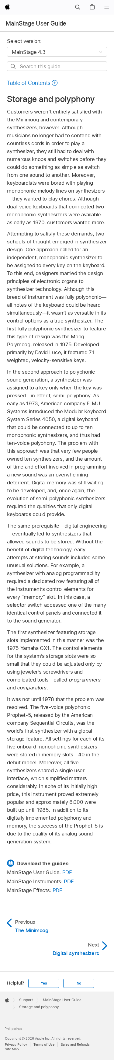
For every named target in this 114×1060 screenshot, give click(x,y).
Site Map (12, 1049)
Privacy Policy (16, 1044)
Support (26, 1000)
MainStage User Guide (36, 23)
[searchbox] (57, 66)
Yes (44, 983)
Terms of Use (43, 1044)
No (79, 983)
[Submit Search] (13, 66)
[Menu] (106, 7)
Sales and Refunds (75, 1044)
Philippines (13, 1029)
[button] (77, 7)
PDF (67, 872)
